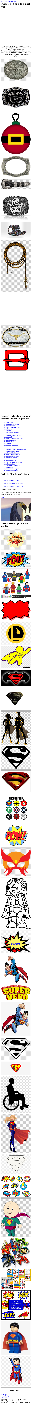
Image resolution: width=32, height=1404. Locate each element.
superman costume (9, 425)
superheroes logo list (10, 440)
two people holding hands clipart (13, 483)
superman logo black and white (13, 435)
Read (2, 497)
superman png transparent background (15, 449)
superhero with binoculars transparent (14, 438)
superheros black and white (12, 427)
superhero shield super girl (11, 432)
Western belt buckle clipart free (9, 78)
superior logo (8, 429)
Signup (11, 1)
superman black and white (11, 451)
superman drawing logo (11, 470)
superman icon (8, 443)
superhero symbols (9, 464)
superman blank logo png (11, 469)
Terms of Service (5, 1394)
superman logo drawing (11, 457)
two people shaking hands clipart (13, 486)
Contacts (6, 1)
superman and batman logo (11, 424)
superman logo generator (11, 445)
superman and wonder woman (12, 465)
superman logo (8, 430)
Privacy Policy (5, 1396)
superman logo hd (9, 441)
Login (15, 1)
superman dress (8, 467)
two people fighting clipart (11, 480)
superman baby (8, 437)
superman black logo (10, 460)
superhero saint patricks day (12, 453)
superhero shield (8, 422)
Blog (2, 1)
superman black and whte (11, 456)
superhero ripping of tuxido (12, 454)
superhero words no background (13, 462)
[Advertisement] (16, 27)
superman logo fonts (10, 448)
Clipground (9, 1398)
